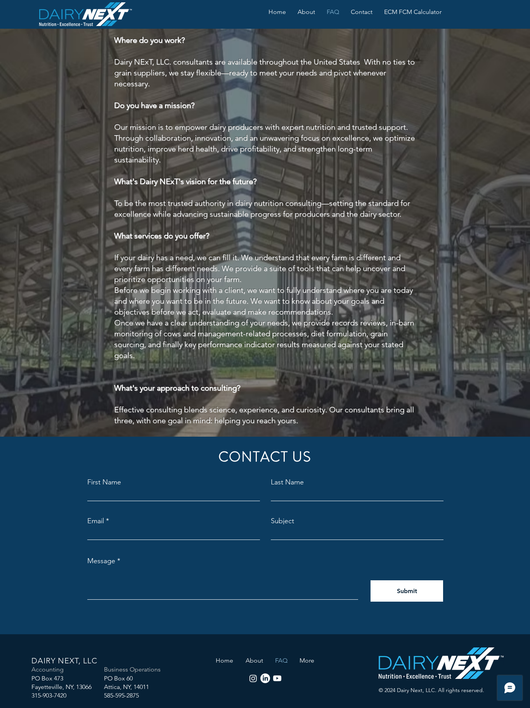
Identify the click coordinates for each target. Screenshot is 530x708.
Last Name (287, 482)
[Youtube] (277, 678)
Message (101, 560)
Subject (282, 520)
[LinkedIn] (265, 678)
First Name (104, 482)
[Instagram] (253, 678)
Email (95, 520)
